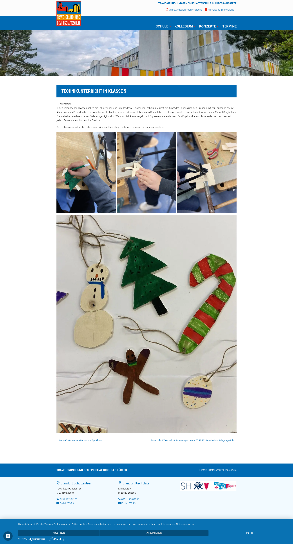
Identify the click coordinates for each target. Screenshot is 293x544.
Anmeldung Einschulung (219, 9)
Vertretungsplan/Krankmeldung (184, 9)
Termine (229, 26)
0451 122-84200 (130, 499)
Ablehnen (59, 532)
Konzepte (207, 26)
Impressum (230, 470)
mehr (249, 532)
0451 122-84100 (68, 499)
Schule (162, 26)
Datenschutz (216, 470)
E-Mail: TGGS (67, 503)
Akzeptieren (154, 532)
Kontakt (203, 470)
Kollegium (184, 26)
